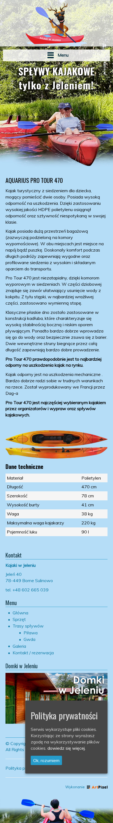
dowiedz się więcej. (66, 748)
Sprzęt (19, 619)
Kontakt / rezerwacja (33, 652)
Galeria (19, 646)
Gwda (29, 639)
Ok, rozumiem (46, 760)
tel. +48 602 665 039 (27, 590)
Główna (20, 612)
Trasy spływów (28, 626)
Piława (31, 632)
